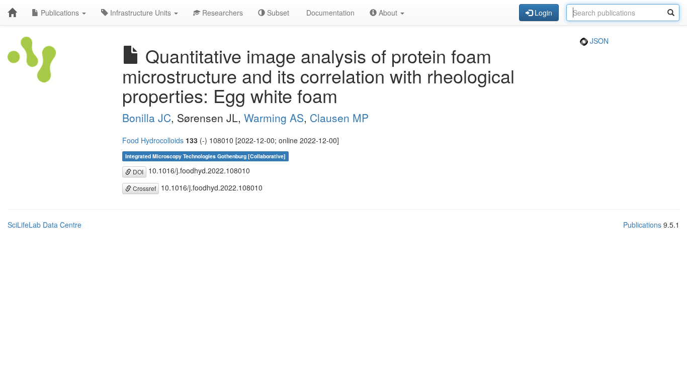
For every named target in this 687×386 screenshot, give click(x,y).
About (388, 13)
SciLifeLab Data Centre (44, 225)
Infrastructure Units (140, 13)
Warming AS (274, 117)
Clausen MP (339, 117)
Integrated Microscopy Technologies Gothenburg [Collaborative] (205, 156)
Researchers (221, 13)
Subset (277, 13)
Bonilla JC (146, 117)
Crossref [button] (143, 188)
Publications (60, 13)
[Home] (12, 12)
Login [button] (542, 13)
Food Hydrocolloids (153, 140)
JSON (598, 41)
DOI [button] (137, 171)
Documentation (329, 13)
